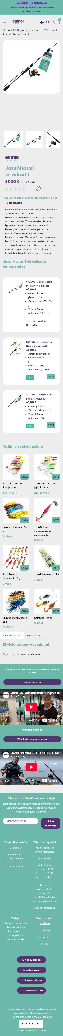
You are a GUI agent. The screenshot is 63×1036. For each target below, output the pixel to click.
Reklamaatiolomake (16, 923)
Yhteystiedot (16, 935)
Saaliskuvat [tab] (33, 635)
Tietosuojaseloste (42, 1016)
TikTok (44, 943)
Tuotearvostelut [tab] (12, 635)
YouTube (45, 923)
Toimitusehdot (16, 931)
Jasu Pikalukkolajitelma (47, 574)
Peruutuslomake (16, 927)
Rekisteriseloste (15, 939)
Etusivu (7, 30)
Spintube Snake (43, 617)
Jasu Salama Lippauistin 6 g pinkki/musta (42, 531)
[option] (31, 66)
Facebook (45, 930)
